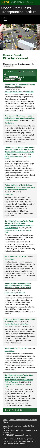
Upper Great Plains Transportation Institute (19, 10)
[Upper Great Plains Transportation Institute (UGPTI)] (18, 2)
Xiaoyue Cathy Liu (10, 292)
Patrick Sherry (9, 194)
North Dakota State (15, 443)
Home (5, 420)
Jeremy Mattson (9, 259)
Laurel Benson (19, 230)
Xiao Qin (7, 324)
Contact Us (13, 420)
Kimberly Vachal (9, 230)
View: (6, 77)
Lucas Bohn (8, 91)
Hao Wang (25, 324)
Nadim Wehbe (29, 91)
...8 (32, 71)
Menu (5, 18)
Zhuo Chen (21, 292)
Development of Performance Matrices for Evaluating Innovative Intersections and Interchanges (20, 118)
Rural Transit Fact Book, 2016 (16, 348)
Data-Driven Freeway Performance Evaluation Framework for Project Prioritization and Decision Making (18, 285)
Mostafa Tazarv (17, 91)
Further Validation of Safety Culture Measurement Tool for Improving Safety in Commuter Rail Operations (20, 187)
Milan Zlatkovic (9, 123)
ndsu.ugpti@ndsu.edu (23, 435)
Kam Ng (7, 156)
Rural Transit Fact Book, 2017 (16, 256)
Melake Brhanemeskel (16, 156)
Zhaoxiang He (15, 324)
